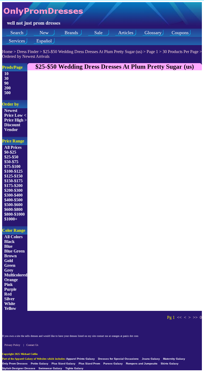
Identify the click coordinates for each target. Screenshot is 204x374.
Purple (10, 289)
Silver (9, 299)
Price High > (15, 120)
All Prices (13, 147)
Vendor (11, 129)
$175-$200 (13, 185)
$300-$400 (13, 195)
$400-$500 (13, 200)
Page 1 (152, 51)
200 (7, 88)
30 (6, 78)
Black (9, 241)
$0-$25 (10, 152)
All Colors (13, 236)
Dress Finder (28, 51)
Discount (12, 125)
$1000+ (10, 219)
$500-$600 (13, 204)
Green (9, 265)
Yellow (10, 308)
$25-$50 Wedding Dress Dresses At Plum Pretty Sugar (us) (92, 51)
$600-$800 (13, 209)
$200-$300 (13, 190)
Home (7, 51)
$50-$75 (11, 161)
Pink (8, 284)
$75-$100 (12, 166)
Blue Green (14, 251)
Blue (8, 246)
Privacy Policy (12, 344)
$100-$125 (13, 171)
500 (7, 92)
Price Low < (15, 115)
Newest (10, 110)
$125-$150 (13, 176)
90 (6, 83)
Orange (11, 279)
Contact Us (32, 344)
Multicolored (15, 275)
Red (8, 294)
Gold (8, 260)
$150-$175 (13, 181)
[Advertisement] (114, 112)
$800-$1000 (14, 214)
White (9, 303)
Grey (8, 270)
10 (6, 73)
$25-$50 (11, 157)
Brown (10, 256)
